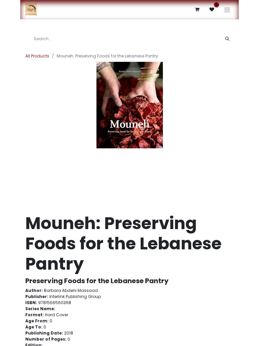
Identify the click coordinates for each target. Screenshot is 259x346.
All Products (37, 56)
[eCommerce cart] (197, 9)
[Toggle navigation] (227, 10)
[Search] (227, 38)
